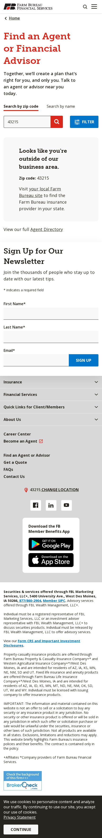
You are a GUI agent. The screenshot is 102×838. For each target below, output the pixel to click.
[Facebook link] (35, 505)
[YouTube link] (66, 505)
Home (14, 18)
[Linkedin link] (51, 505)
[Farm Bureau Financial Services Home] (28, 7)
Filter (88, 121)
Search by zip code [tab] (21, 106)
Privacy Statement (20, 817)
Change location (60, 489)
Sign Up (83, 360)
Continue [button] (21, 829)
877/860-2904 (29, 600)
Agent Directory (46, 229)
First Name (15, 303)
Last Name (14, 327)
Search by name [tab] (61, 106)
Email (9, 350)
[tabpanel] (51, 174)
